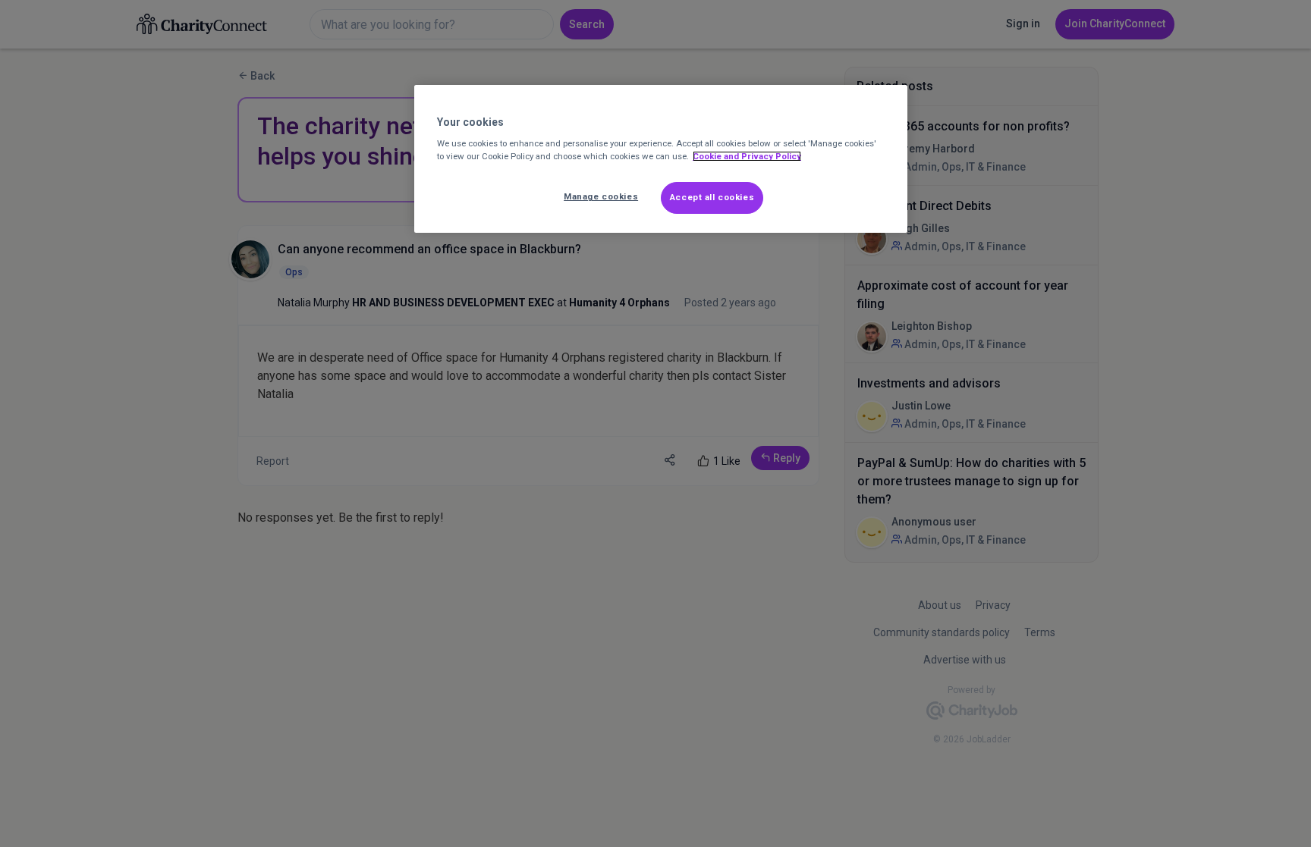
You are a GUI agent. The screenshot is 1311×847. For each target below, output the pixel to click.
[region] (660, 159)
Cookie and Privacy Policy (747, 156)
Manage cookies (601, 196)
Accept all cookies (712, 197)
